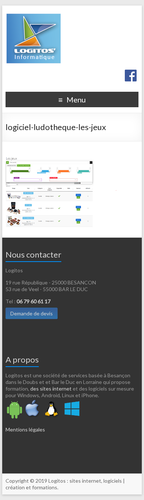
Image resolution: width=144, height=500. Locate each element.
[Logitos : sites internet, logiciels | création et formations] (72, 37)
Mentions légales (25, 429)
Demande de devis (31, 313)
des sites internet (51, 388)
